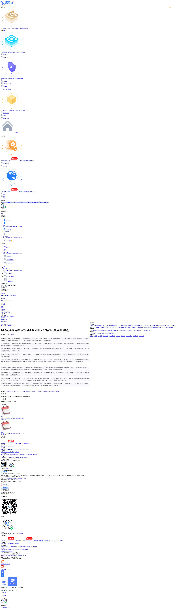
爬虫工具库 (10, 281)
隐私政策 (30, 454)
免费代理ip (22, 391)
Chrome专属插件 (18, 449)
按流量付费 (6, 163)
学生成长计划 (10, 449)
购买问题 (5, 237)
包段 (4, 194)
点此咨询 (8, 468)
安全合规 (7, 457)
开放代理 (39, 391)
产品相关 (7, 452)
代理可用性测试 (10, 260)
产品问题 (10, 237)
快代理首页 (28, 391)
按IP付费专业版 (7, 89)
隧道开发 (5, 253)
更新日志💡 (9, 240)
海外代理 (19, 226)
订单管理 (3, 318)
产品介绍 (5, 225)
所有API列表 (6, 268)
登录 (2, 307)
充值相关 (12, 452)
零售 (4, 197)
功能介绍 (8, 230)
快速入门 (8, 247)
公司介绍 (3, 457)
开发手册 (5, 252)
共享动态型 (6, 113)
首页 (2, 325)
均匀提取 (5, 81)
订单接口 (10, 270)
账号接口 (5, 270)
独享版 (4, 115)
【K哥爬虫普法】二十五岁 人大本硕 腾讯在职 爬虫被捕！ (104, 330)
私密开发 (10, 253)
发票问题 (19, 237)
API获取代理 (9, 256)
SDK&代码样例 (10, 276)
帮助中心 (8, 220)
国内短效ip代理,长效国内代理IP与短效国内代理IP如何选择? (133, 327)
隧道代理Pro (3, 443)
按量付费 (5, 57)
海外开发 (19, 253)
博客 (5, 325)
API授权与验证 (10, 273)
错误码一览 (9, 263)
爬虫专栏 (58, 391)
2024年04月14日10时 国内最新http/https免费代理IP (102, 333)
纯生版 (16, 132)
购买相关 (3, 452)
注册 (4, 310)
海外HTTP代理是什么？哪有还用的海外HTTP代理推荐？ (123, 325)
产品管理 (3, 28)
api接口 (34, 391)
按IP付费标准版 (7, 83)
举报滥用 (21, 457)
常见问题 (5, 236)
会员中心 (3, 312)
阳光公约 (35, 454)
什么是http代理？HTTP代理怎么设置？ (99, 325)
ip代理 (11, 391)
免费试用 (3, 449)
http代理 (16, 391)
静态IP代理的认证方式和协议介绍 (145, 325)
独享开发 (15, 253)
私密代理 (10, 226)
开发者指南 (12, 454)
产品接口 (15, 270)
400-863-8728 (4, 286)
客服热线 (7, 607)
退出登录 (7, 312)
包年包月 (5, 30)
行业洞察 (9, 325)
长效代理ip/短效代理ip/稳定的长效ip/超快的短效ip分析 (105, 327)
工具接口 (19, 270)
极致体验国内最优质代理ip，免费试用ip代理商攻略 (160, 327)
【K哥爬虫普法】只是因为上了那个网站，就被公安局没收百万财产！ (135, 330)
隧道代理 (5, 226)
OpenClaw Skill (25, 449)
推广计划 (12, 457)
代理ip (7, 391)
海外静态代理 (10, 446)
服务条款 (25, 454)
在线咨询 (3, 607)
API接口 (7, 454)
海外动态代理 (4, 446)
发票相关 (17, 452)
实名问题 (15, 237)
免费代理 (45, 541)
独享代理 (15, 226)
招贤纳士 (26, 457)
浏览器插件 (8, 231)
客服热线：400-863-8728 (6, 551)
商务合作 (17, 457)
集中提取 (5, 86)
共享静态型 (6, 118)
